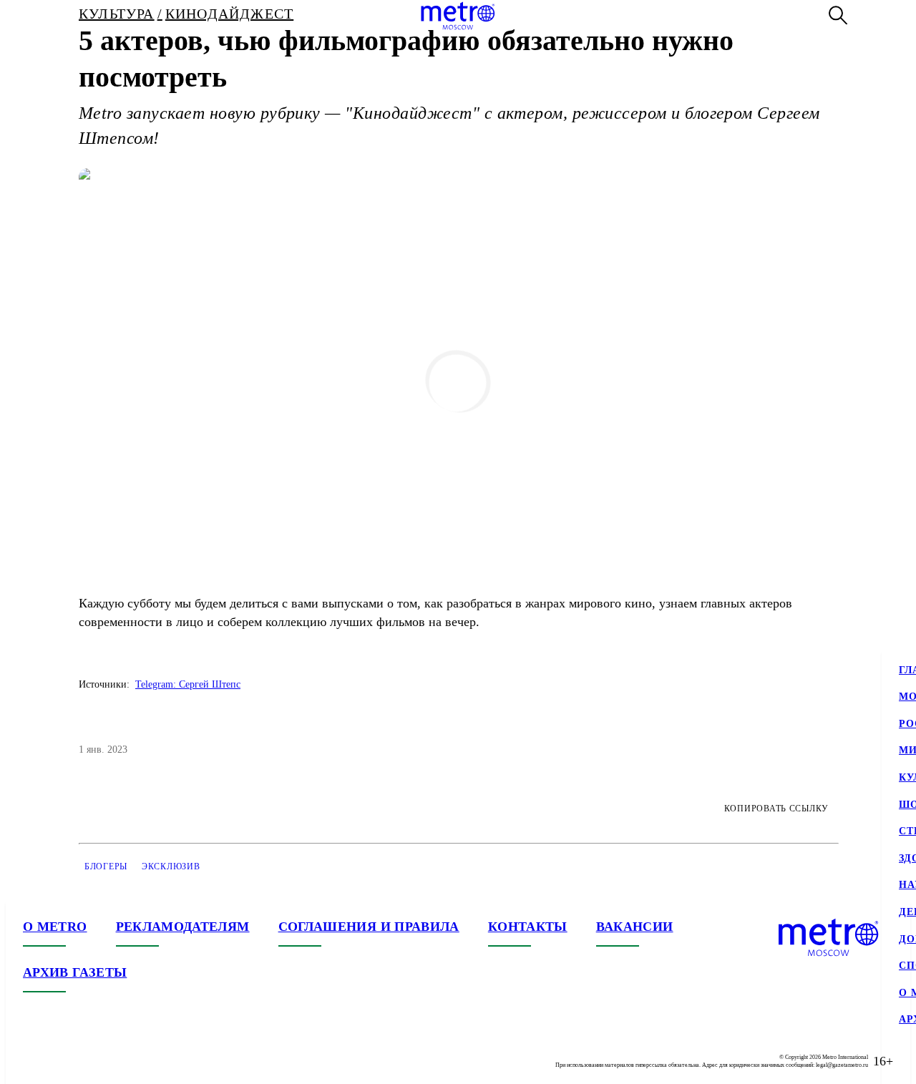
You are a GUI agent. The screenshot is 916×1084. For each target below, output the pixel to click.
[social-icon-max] (120, 1061)
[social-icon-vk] (34, 1061)
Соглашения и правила (368, 926)
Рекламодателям (183, 926)
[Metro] (457, 15)
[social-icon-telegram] (63, 1061)
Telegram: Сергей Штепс (187, 684)
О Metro (55, 926)
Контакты (527, 926)
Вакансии (634, 926)
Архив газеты (75, 972)
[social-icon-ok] (91, 1061)
